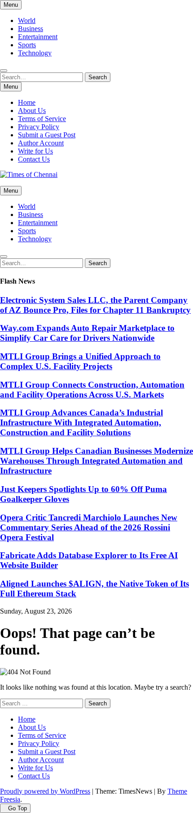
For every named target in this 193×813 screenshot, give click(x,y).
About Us (32, 110)
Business (30, 28)
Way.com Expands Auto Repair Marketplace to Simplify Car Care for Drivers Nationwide (87, 333)
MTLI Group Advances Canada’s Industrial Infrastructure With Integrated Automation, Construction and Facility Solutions (81, 422)
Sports (27, 45)
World (26, 20)
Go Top (17, 808)
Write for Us (35, 151)
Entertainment (37, 37)
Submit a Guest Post (46, 135)
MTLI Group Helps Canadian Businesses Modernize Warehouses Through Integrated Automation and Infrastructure (96, 460)
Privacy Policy (38, 127)
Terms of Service (42, 118)
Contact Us (34, 159)
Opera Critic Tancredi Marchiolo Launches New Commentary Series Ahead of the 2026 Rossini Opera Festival (88, 527)
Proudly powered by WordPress (45, 791)
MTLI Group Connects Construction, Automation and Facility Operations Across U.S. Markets (92, 389)
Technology (35, 53)
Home (26, 102)
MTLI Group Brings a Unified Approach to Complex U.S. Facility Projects (80, 361)
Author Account (41, 143)
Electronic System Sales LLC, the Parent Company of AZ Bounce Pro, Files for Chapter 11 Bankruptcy (95, 305)
